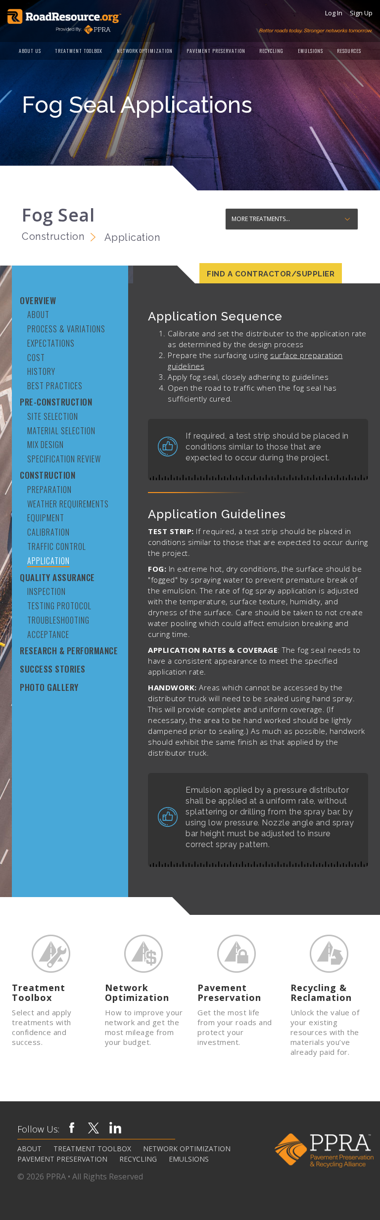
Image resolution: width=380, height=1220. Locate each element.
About (38, 314)
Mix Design (45, 444)
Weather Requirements (68, 503)
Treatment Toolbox (78, 50)
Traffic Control (56, 546)
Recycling (271, 50)
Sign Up (361, 13)
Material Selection (61, 430)
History (41, 371)
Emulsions (310, 50)
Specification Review (64, 458)
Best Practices (55, 385)
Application (48, 561)
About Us (30, 50)
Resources (349, 50)
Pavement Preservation (216, 50)
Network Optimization (145, 50)
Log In (333, 13)
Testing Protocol (59, 605)
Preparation (49, 489)
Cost (36, 357)
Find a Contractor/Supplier (270, 274)
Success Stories (53, 669)
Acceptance (48, 634)
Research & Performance (69, 650)
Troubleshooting (58, 620)
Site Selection (52, 416)
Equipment (45, 517)
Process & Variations (66, 328)
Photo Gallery (49, 687)
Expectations (51, 343)
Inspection (46, 591)
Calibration (48, 532)
